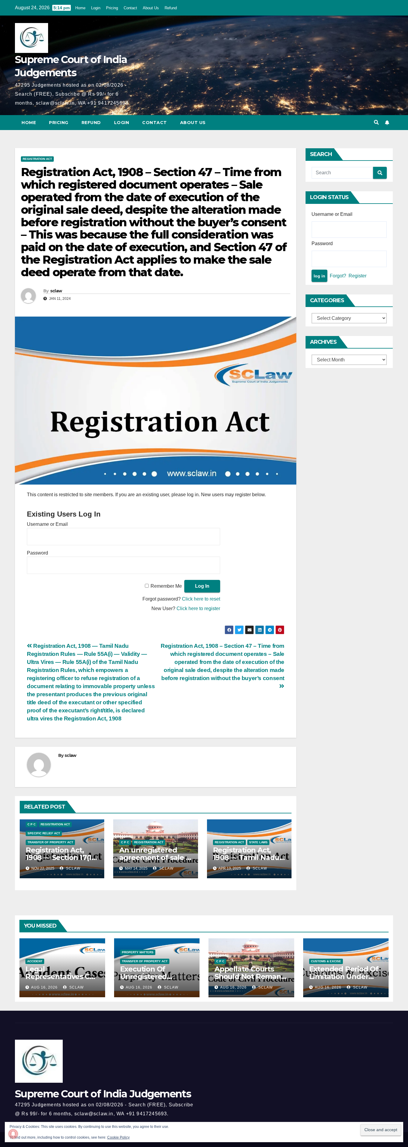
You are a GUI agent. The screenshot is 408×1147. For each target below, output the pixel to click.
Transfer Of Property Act (50, 842)
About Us (151, 8)
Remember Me (166, 586)
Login (95, 8)
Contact (130, 8)
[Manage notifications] (13, 1134)
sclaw (56, 291)
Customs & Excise (326, 961)
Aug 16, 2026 (44, 987)
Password (37, 552)
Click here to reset (201, 598)
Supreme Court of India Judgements (103, 1094)
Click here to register (198, 608)
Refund (171, 8)
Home (80, 8)
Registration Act (37, 159)
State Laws (258, 842)
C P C (31, 824)
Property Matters (138, 952)
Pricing (112, 8)
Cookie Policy (118, 1137)
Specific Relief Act (43, 833)
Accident (34, 961)
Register (357, 275)
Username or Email (47, 524)
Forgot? (338, 275)
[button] (376, 122)
